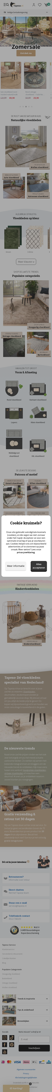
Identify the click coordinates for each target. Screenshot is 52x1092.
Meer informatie (15, 565)
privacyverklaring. (26, 552)
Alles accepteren (39, 566)
